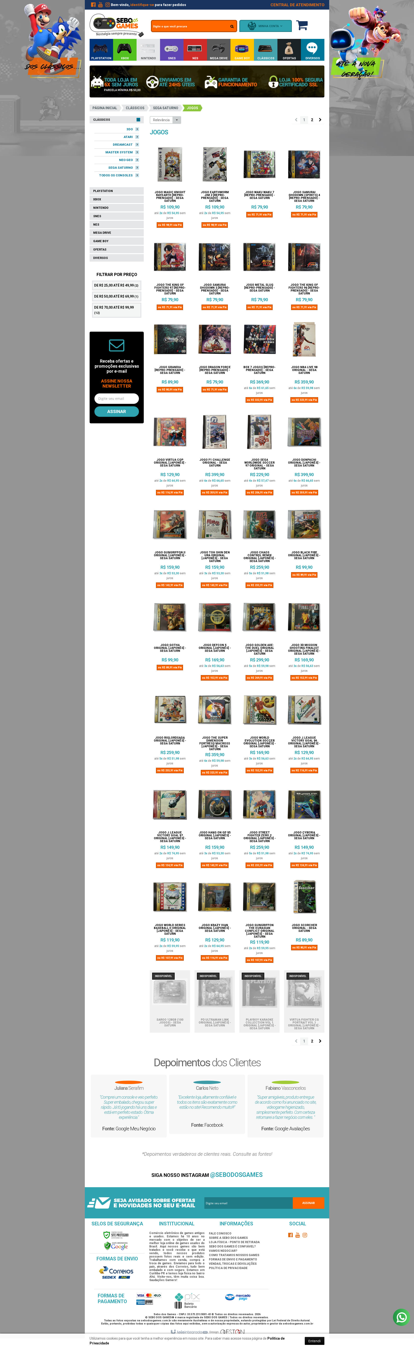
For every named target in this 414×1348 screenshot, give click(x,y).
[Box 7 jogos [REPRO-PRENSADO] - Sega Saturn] (259, 341)
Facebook (278, 1134)
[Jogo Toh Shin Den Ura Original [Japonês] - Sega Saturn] (215, 526)
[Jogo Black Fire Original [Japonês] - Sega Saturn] (304, 526)
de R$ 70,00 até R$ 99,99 (114, 310)
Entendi (314, 1341)
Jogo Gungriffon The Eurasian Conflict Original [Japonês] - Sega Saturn (259, 931)
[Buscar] (232, 26)
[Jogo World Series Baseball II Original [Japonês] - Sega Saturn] (170, 899)
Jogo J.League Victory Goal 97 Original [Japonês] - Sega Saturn (170, 837)
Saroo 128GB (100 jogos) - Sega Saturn (169, 1022)
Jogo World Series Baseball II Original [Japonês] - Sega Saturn (170, 929)
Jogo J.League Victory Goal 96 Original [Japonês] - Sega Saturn (304, 742)
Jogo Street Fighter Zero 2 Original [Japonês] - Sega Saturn (259, 837)
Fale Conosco (220, 1233)
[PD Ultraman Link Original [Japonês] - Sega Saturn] (215, 993)
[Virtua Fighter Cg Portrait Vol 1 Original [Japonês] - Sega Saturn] (304, 993)
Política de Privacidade (228, 1268)
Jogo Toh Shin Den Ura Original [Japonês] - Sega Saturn (215, 557)
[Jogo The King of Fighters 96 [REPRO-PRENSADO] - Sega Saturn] (304, 258)
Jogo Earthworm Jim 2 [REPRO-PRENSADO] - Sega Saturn (215, 197)
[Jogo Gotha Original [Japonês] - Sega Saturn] (170, 619)
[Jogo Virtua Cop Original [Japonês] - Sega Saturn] (170, 433)
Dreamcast (123, 144)
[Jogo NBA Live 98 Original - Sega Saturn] (304, 341)
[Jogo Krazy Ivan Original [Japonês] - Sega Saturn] (215, 899)
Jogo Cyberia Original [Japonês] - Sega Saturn (304, 835)
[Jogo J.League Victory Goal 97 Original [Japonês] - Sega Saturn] (170, 806)
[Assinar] (116, 411)
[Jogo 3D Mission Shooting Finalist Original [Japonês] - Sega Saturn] (304, 619)
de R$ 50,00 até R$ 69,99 (116, 296)
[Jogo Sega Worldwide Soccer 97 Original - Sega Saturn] (259, 433)
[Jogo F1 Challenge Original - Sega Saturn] (215, 433)
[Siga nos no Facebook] (93, 5)
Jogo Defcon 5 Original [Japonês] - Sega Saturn (215, 648)
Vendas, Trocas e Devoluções (233, 1263)
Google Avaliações (121, 1129)
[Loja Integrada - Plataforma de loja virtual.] (188, 1332)
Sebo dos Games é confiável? (232, 1246)
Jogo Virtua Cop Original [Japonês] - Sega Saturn (170, 462)
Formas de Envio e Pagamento (233, 1259)
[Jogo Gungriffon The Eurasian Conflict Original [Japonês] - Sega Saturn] (259, 899)
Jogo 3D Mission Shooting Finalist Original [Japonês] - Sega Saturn (304, 649)
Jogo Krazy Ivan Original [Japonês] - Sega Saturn (215, 928)
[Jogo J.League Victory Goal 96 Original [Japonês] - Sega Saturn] (304, 711)
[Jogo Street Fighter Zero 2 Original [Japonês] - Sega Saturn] (259, 806)
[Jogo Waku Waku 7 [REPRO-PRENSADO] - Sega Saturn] (259, 166)
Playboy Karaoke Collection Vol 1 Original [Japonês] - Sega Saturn (259, 1024)
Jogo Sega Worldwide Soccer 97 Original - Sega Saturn (259, 464)
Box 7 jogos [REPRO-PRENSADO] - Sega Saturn (259, 370)
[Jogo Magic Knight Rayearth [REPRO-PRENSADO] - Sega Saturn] (170, 166)
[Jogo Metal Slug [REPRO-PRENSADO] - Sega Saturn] (259, 258)
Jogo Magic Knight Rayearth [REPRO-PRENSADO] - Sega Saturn (170, 197)
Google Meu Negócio (199, 1139)
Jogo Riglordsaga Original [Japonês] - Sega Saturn (170, 740)
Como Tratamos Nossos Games (234, 1255)
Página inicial (104, 108)
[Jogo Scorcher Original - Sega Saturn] (304, 899)
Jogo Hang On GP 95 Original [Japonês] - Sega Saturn (215, 835)
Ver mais (170, 208)
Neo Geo (126, 160)
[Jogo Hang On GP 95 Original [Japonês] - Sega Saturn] (215, 806)
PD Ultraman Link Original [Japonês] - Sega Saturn (215, 1022)
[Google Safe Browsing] (116, 1245)
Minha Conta (269, 26)
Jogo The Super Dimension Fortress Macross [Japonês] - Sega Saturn (214, 743)
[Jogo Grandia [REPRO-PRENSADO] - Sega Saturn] (170, 341)
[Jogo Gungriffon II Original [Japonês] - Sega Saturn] (170, 526)
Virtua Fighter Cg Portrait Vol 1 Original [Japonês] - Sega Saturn (304, 1024)
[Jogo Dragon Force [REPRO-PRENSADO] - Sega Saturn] (215, 341)
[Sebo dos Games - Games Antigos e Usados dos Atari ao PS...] (117, 25)
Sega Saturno (165, 108)
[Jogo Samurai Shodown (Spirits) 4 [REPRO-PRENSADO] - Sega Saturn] (304, 166)
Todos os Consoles (116, 175)
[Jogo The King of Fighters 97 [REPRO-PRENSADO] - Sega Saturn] (170, 258)
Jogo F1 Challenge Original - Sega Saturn (214, 462)
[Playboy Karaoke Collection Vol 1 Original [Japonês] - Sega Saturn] (259, 993)
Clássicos (135, 108)
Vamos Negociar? (223, 1250)
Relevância (161, 120)
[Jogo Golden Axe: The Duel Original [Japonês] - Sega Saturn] (259, 619)
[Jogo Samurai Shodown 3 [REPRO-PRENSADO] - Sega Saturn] (215, 258)
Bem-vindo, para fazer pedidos (148, 5)
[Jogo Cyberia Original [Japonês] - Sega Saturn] (304, 806)
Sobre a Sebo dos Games (228, 1238)
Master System (119, 152)
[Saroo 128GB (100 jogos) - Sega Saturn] (170, 993)
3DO (129, 129)
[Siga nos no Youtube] (100, 5)
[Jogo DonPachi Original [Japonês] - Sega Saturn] (304, 433)
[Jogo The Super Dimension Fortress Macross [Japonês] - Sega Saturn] (215, 711)
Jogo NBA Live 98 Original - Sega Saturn (304, 370)
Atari (128, 137)
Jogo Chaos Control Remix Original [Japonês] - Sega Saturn (259, 557)
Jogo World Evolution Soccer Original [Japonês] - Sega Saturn (259, 742)
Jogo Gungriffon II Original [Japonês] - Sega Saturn (170, 555)
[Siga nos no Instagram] (107, 5)
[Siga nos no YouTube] (297, 1236)
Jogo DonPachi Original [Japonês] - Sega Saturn (304, 462)
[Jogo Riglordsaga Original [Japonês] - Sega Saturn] (170, 711)
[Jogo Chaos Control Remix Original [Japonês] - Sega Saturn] (259, 526)
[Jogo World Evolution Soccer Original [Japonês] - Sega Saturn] (259, 711)
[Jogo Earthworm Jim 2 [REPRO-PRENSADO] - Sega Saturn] (215, 166)
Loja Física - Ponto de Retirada (234, 1242)
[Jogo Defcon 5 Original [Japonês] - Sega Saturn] (215, 619)
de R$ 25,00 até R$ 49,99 (116, 285)
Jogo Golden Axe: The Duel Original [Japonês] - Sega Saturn (259, 649)
